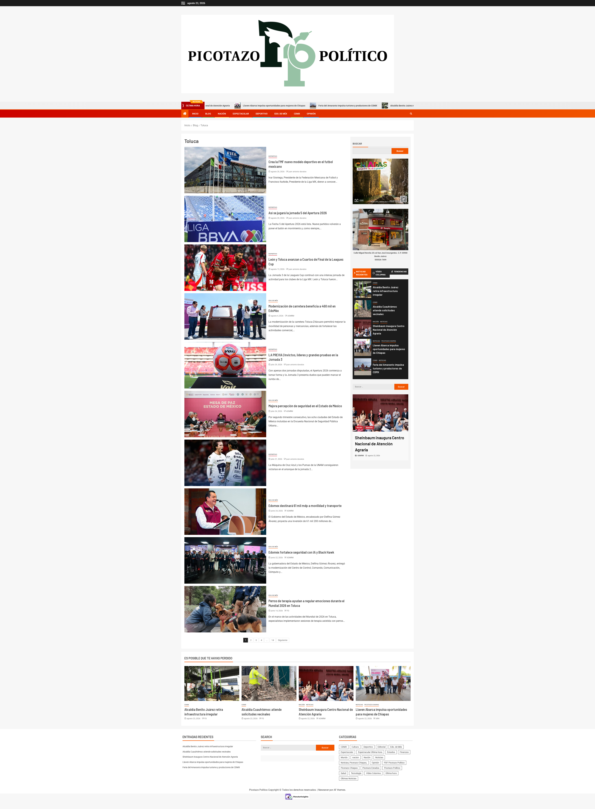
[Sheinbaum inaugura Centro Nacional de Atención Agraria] (362, 328)
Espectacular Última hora (370, 752)
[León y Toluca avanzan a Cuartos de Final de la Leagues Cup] (225, 267)
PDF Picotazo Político (394, 762)
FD (288, 611)
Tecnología (356, 773)
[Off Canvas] (183, 3)
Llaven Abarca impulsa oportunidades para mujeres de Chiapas (222, 105)
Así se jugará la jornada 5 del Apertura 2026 (298, 213)
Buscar (357, 143)
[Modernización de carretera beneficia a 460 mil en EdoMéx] (225, 316)
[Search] (411, 114)
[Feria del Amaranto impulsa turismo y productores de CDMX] (362, 366)
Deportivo (262, 113)
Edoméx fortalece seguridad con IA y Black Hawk (301, 552)
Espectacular (241, 113)
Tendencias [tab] (400, 271)
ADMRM (290, 316)
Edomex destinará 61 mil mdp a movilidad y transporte (305, 506)
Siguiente (282, 640)
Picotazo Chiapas (388, 341)
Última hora (391, 773)
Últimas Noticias (348, 778)
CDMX (297, 113)
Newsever (323, 789)
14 (272, 640)
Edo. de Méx (280, 113)
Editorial (382, 747)
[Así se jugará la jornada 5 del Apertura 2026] (225, 219)
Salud (343, 773)
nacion (355, 757)
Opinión (311, 113)
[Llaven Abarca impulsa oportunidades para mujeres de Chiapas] (362, 347)
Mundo (344, 757)
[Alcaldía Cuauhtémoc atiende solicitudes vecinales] (362, 308)
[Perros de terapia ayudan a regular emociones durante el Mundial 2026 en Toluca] (225, 609)
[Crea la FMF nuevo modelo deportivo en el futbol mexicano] (225, 170)
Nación (222, 113)
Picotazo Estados (370, 768)
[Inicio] (185, 114)
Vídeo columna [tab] (381, 273)
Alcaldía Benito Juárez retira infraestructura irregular (364, 105)
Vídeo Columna (373, 773)
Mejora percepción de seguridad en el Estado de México (305, 406)
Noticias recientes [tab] (362, 273)
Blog (208, 113)
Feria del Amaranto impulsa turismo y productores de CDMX (296, 105)
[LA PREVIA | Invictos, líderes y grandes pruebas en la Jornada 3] (225, 365)
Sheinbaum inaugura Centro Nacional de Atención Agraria (388, 329)
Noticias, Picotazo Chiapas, (354, 762)
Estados (391, 752)
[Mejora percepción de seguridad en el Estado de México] (225, 414)
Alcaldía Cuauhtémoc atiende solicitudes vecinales (385, 310)
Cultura (355, 747)
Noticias (383, 321)
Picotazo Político (392, 768)
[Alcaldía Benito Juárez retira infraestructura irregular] (362, 289)
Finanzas (404, 752)
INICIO (195, 113)
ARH (377, 718)
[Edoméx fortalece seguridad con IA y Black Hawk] (225, 560)
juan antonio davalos (297, 172)
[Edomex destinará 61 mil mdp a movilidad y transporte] (225, 511)
